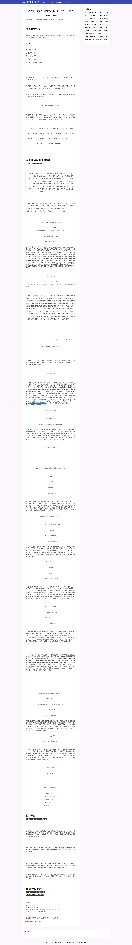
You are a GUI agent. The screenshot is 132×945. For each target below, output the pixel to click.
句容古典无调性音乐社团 (31, 2)
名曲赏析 (68, 2)
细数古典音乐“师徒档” (90, 28)
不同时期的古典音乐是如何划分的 (90, 19)
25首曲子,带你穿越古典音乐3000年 (90, 16)
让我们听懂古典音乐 (90, 12)
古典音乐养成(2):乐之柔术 (91, 34)
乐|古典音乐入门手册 (90, 30)
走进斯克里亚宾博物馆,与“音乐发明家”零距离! (90, 36)
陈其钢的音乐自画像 (90, 24)
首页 (44, 2)
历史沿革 (50, 2)
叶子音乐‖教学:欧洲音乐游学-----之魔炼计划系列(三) (91, 39)
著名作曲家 (59, 2)
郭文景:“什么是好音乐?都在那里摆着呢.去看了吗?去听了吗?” (90, 22)
